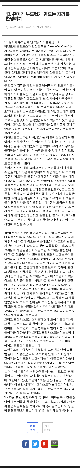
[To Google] (45, 442)
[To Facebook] (26, 442)
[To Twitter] (35, 442)
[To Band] (54, 442)
